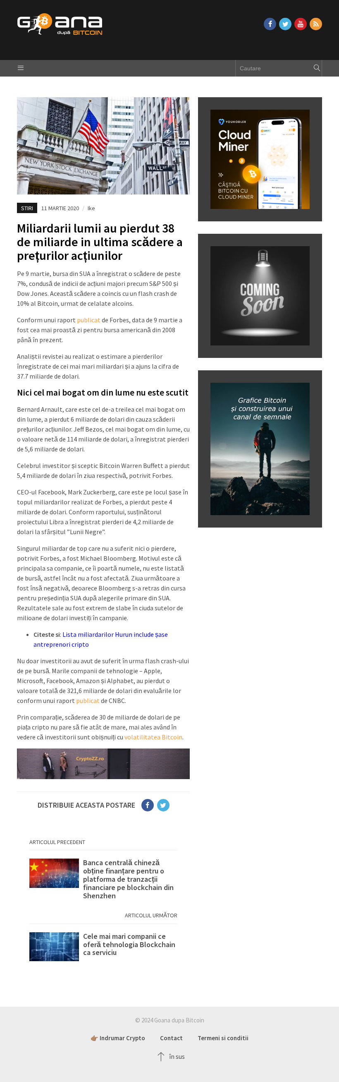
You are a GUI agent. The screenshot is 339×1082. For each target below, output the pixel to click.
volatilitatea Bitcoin (153, 737)
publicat (88, 320)
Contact (171, 1038)
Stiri (27, 208)
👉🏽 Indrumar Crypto (118, 1038)
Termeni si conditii (223, 1038)
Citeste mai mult (103, 879)
